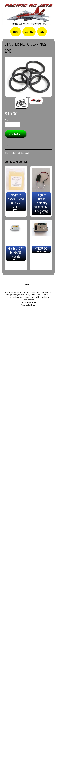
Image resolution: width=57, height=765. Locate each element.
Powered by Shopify (28, 305)
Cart (42, 31)
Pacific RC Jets (24, 292)
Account (29, 31)
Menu (15, 31)
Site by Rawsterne (28, 302)
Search (28, 284)
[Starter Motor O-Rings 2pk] (21, 103)
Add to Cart (15, 134)
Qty (6, 120)
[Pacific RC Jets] (28, 23)
